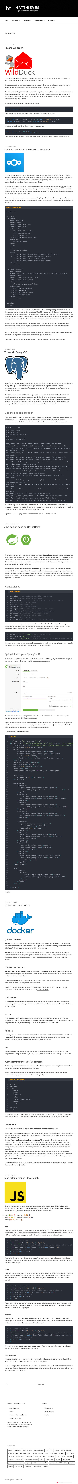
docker (39, 397)
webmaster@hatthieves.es (21, 1426)
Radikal (47, 1415)
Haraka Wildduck (13, 47)
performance (50, 1460)
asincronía (18, 1450)
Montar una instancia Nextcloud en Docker (27, 149)
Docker (7, 87)
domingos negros (25, 1453)
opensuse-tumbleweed (31, 1460)
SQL (60, 1463)
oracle (42, 1460)
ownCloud (38, 182)
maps (63, 1456)
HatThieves (28, 7)
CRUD (48, 645)
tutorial (10, 1466)
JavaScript (51, 1456)
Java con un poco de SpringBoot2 (22, 526)
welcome (45, 1466)
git (28, 85)
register (28, 1463)
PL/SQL (58, 1460)
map (58, 1456)
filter (67, 1453)
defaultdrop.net (14, 1408)
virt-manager (19, 1466)
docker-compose (25, 198)
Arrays (10, 1450)
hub (62, 186)
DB (51, 1450)
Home (6, 20)
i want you (38, 1456)
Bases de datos (38, 1450)
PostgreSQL (66, 1460)
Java (44, 1456)
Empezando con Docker (17, 905)
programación (12, 1463)
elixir (46, 1453)
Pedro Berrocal (49, 1411)
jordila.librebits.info (15, 1418)
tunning (72, 1463)
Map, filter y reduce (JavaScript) (21, 1178)
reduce (21, 1463)
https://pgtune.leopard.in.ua (46, 417)
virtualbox (28, 1466)
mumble (10, 1460)
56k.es (12, 1411)
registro (34, 1463)
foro (72, 1453)
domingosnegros (38, 1453)
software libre (43, 1463)
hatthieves (29, 1456)
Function (11, 1456)
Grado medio (20, 1456)
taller (65, 1463)
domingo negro (13, 1453)
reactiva (43, 725)
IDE (23, 718)
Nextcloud (59, 175)
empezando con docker (57, 1453)
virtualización (37, 1466)
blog (47, 1450)
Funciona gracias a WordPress (13, 1480)
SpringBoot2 (53, 1463)
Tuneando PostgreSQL (16, 352)
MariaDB (69, 1456)
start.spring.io (49, 659)
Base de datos (27, 1450)
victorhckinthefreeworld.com (18, 1415)
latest (53, 191)
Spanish (60, 1483)
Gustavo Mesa (49, 1408)
